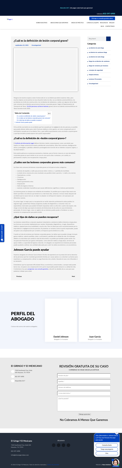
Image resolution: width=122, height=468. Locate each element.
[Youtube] (53, 445)
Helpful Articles (94, 74)
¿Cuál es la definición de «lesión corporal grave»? (32, 116)
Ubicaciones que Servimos (59, 22)
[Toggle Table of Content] (48, 113)
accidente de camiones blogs (98, 52)
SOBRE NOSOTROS (41, 22)
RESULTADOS (104, 22)
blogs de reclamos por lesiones (98, 65)
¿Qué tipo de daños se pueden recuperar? (30, 120)
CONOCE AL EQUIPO (93, 22)
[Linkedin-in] (68, 445)
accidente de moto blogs (96, 57)
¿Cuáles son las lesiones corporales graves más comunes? (34, 118)
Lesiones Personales (95, 79)
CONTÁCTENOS (109, 26)
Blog (102, 26)
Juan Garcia (95, 337)
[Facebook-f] (58, 445)
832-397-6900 (109, 14)
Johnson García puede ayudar (24, 122)
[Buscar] (108, 39)
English (111, 22)
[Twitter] (63, 445)
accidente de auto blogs (96, 48)
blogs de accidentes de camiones (99, 61)
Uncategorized (36, 45)
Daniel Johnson (61, 337)
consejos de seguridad (96, 70)
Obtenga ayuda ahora (84, 414)
